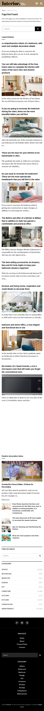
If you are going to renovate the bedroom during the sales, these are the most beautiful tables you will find (21, 111)
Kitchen (5, 595)
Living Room (7, 604)
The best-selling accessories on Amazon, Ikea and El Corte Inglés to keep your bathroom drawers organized (21, 265)
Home (4, 10)
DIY (3, 587)
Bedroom (6, 578)
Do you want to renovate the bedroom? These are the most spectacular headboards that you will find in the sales (21, 177)
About (22, 641)
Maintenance (8, 609)
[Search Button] (38, 29)
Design (6, 479)
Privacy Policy (22, 644)
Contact (22, 647)
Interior (9, 704)
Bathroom (6, 574)
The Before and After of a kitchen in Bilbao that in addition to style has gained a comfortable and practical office (21, 221)
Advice (5, 569)
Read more (6, 499)
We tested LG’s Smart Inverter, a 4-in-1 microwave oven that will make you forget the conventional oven (21, 369)
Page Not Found (12, 10)
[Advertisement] (22, 428)
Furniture (6, 591)
